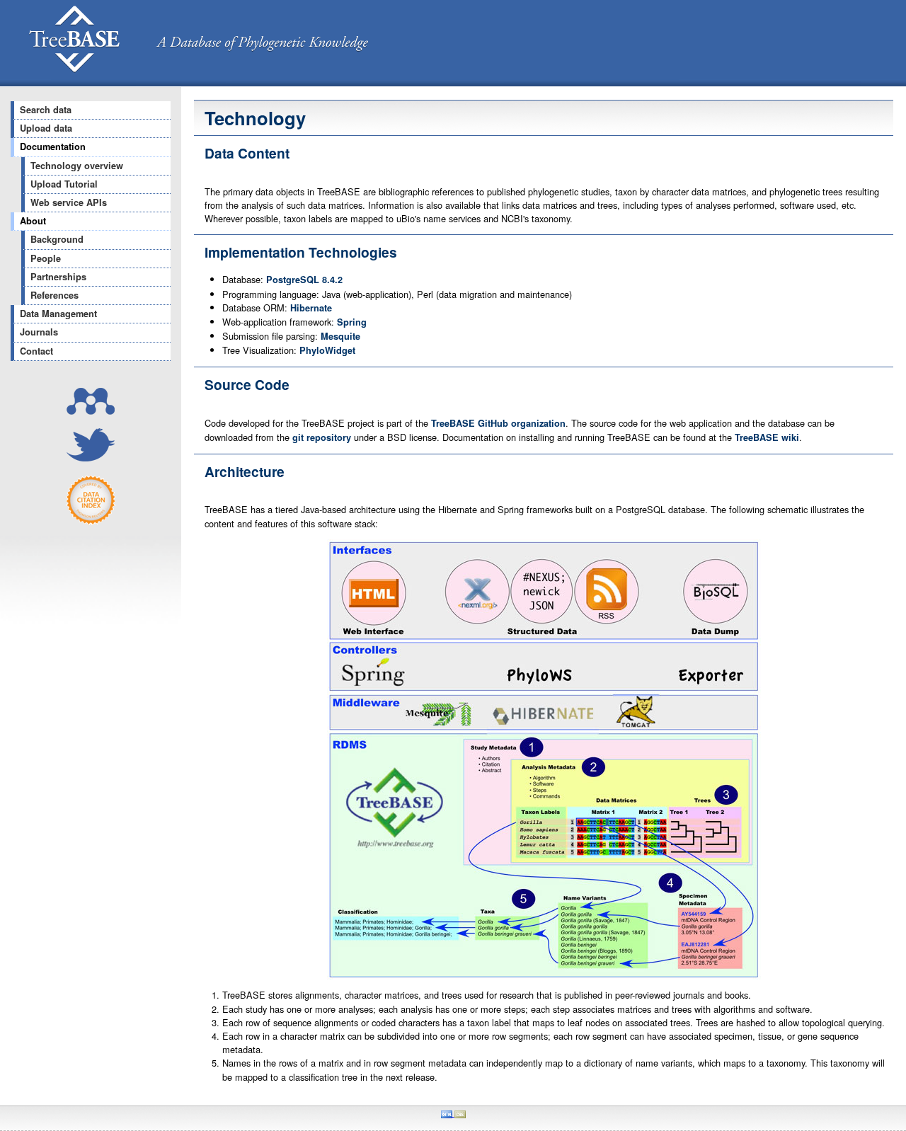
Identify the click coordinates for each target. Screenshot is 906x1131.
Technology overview (76, 165)
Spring (352, 322)
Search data (45, 109)
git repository (321, 437)
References (54, 295)
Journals (39, 332)
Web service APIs (68, 202)
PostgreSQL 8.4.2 (304, 279)
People (45, 258)
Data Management (58, 313)
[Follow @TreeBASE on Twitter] (91, 457)
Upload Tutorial (64, 184)
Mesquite (340, 336)
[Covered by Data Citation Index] (90, 521)
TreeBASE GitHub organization (498, 423)
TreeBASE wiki (767, 437)
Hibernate (311, 308)
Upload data (46, 128)
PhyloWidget (327, 350)
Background (57, 239)
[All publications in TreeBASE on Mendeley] (91, 411)
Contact (36, 351)
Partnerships (58, 276)
